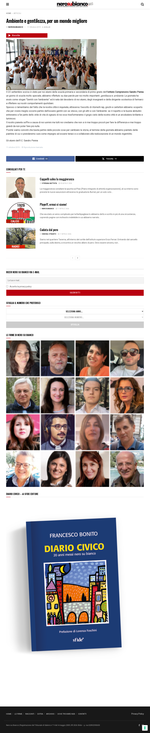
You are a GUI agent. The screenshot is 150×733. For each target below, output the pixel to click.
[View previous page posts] (72, 258)
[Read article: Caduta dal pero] (20, 238)
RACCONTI (29, 713)
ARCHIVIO (50, 713)
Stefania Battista (49, 183)
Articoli (17, 13)
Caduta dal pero (49, 229)
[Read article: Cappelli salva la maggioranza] (20, 187)
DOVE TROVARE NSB (66, 713)
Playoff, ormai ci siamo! (53, 204)
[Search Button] (142, 4)
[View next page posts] (77, 258)
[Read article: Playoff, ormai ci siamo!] (20, 212)
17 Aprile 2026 (63, 208)
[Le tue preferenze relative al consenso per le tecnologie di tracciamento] (145, 728)
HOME (8, 713)
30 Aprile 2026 (66, 183)
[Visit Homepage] (75, 4)
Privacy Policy (137, 713)
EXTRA (40, 713)
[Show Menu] (7, 4)
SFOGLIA (75, 324)
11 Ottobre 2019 (34, 27)
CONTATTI (82, 713)
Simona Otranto (49, 234)
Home (8, 13)
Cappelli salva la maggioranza (57, 179)
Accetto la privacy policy (20, 286)
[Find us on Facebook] (139, 725)
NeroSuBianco (15, 27)
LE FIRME (18, 713)
